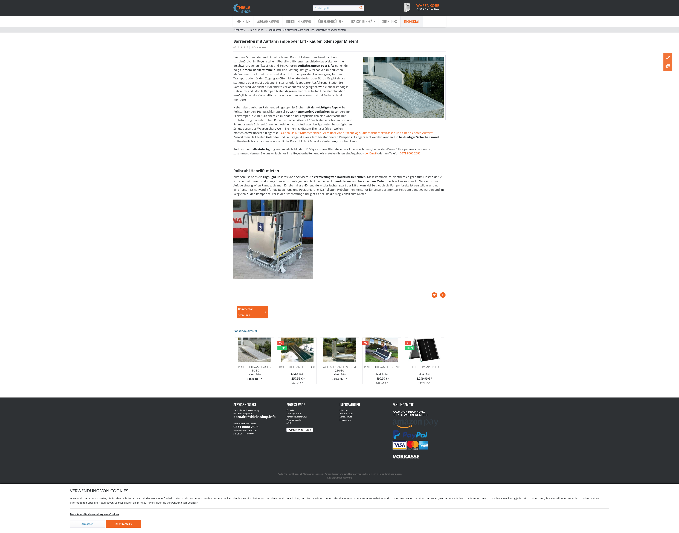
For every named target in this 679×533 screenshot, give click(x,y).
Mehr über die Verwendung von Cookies (94, 514)
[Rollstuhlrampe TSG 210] (381, 350)
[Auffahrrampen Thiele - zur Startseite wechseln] (242, 8)
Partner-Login (346, 413)
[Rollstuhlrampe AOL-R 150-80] (254, 350)
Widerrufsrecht (293, 419)
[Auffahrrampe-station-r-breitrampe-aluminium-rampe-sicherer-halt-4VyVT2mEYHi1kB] (403, 87)
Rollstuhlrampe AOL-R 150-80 (254, 369)
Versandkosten (331, 473)
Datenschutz (346, 416)
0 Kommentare (259, 47)
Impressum (345, 419)
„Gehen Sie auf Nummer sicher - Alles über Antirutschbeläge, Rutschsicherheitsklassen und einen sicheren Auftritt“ (356, 133)
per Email (371, 153)
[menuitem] (338, 8)
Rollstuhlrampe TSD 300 (297, 367)
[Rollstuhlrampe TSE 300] (424, 350)
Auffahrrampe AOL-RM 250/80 (339, 369)
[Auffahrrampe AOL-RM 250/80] (339, 350)
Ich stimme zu (123, 524)
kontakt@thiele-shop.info (254, 416)
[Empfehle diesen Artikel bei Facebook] (443, 295)
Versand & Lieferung (296, 416)
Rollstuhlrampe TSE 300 (424, 367)
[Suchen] (361, 7)
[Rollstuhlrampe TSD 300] (297, 350)
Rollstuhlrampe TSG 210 (382, 367)
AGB (288, 423)
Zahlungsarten (293, 413)
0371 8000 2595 (410, 153)
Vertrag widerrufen (299, 429)
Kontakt (290, 410)
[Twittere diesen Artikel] (435, 295)
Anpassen (87, 524)
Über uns (344, 410)
